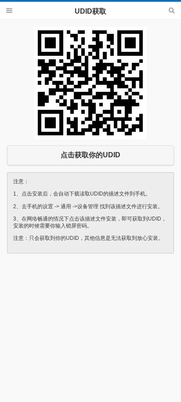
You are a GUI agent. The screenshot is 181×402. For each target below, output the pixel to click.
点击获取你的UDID (90, 155)
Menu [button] (9, 11)
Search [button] (172, 11)
